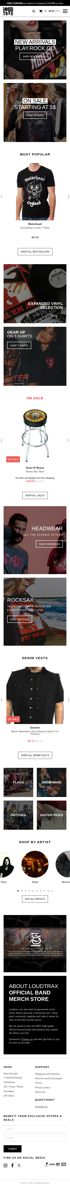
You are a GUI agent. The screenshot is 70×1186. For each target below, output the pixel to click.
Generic (35, 727)
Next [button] (67, 196)
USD (52, 10)
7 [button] (40, 889)
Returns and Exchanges (48, 1078)
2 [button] (21, 889)
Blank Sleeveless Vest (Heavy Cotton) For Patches (35, 732)
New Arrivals (11, 1073)
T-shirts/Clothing (13, 1077)
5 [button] (33, 889)
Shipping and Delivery (47, 1073)
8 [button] (44, 889)
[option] (35, 202)
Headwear (9, 1082)
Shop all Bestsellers (35, 251)
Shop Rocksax (19, 619)
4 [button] (29, 889)
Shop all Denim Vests (35, 755)
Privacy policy (42, 1087)
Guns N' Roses (35, 467)
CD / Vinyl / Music (14, 1086)
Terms (38, 1082)
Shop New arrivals (35, 56)
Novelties (9, 1091)
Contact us (27, 1039)
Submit (12, 1149)
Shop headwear (49, 544)
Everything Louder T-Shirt (35, 227)
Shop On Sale (35, 115)
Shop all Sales (35, 495)
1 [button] (18, 889)
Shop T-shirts (19, 345)
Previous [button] (2, 196)
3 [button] (25, 889)
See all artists (35, 899)
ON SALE (9, 1095)
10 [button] (52, 889)
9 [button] (48, 889)
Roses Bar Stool (35, 471)
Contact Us (41, 1106)
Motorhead (35, 223)
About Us (40, 1091)
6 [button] (37, 889)
